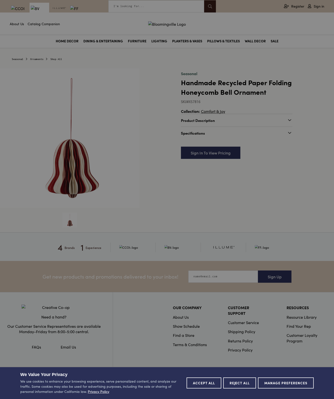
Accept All (204, 382)
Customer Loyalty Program (302, 337)
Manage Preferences (285, 382)
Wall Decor (255, 41)
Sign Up (275, 276)
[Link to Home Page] (167, 23)
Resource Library (302, 317)
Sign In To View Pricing (211, 152)
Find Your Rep (299, 326)
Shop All (56, 59)
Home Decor (67, 41)
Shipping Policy (241, 331)
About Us (17, 23)
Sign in (319, 6)
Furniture (137, 41)
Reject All (240, 382)
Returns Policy (240, 340)
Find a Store (183, 335)
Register (297, 6)
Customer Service (243, 322)
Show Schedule (186, 326)
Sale (274, 41)
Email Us (68, 347)
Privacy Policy (240, 349)
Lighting (159, 41)
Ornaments (37, 59)
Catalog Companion (44, 23)
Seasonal (17, 59)
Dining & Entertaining (103, 41)
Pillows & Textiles (223, 41)
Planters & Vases (187, 41)
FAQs (36, 347)
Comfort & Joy (213, 111)
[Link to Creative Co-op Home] (54, 307)
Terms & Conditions (190, 344)
